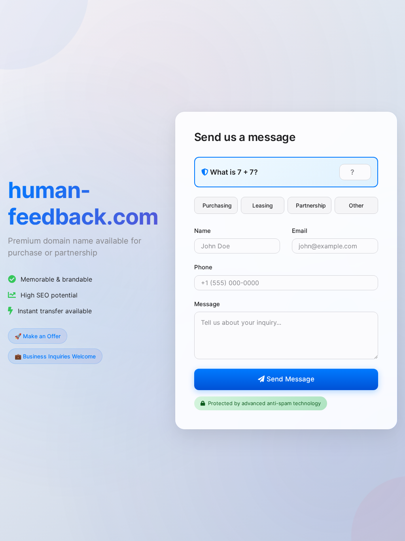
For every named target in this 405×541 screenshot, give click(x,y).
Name (202, 230)
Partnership (311, 205)
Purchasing (217, 205)
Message (207, 304)
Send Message (289, 379)
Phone (203, 267)
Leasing (262, 205)
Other (356, 205)
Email (299, 230)
